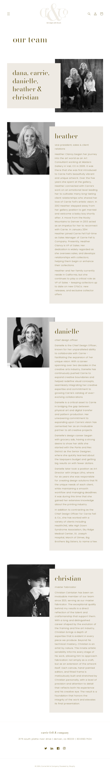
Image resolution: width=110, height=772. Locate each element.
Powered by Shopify (67, 766)
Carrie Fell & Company (50, 766)
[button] (8, 14)
